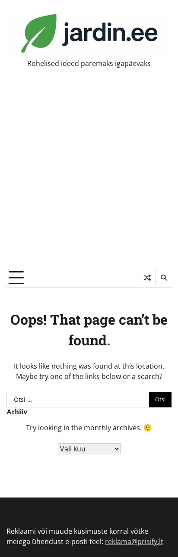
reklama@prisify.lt (134, 541)
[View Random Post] (147, 277)
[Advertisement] (89, 174)
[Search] (163, 277)
